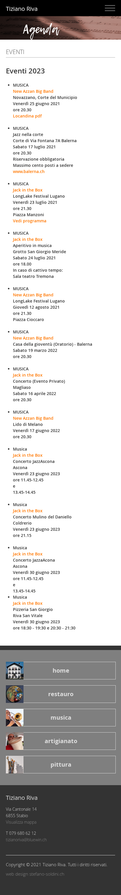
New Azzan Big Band (33, 91)
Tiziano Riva (22, 9)
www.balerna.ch (29, 171)
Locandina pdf (27, 116)
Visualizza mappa (21, 822)
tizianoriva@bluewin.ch (26, 839)
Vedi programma (29, 221)
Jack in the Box (28, 190)
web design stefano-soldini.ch (35, 874)
